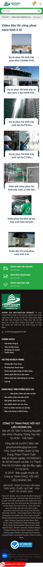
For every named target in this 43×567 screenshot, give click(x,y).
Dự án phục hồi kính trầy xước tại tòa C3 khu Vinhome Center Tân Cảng (21, 157)
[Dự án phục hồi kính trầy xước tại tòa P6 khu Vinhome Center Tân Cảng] (21, 111)
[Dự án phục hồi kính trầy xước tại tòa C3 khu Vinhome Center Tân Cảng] (21, 144)
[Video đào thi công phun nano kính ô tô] (21, 240)
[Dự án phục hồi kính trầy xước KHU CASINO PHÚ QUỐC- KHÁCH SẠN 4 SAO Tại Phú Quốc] (21, 47)
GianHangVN (23, 559)
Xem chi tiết (15, 270)
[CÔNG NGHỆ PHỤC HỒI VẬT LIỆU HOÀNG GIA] (11, 4)
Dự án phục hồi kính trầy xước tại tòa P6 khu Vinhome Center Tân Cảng (21, 125)
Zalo (5, 555)
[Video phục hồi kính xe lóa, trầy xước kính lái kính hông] (21, 208)
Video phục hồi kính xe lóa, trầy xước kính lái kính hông (21, 221)
